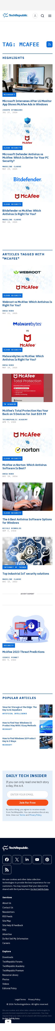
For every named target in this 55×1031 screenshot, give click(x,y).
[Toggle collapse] (8, 1021)
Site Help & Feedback (12, 925)
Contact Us (7, 907)
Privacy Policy (35, 815)
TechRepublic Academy (15, 419)
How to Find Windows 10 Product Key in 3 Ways (19, 740)
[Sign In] (35, 16)
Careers (6, 943)
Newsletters (8, 912)
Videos (5, 984)
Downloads (7, 957)
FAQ (4, 929)
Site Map (6, 921)
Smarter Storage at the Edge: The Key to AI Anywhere (19, 708)
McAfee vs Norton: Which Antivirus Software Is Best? (24, 466)
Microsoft (7, 729)
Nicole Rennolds (11, 528)
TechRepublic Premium (13, 970)
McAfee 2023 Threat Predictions (23, 652)
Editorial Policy (9, 988)
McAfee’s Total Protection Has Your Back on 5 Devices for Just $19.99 (25, 412)
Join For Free (27, 802)
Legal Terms (20, 999)
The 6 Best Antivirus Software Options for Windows (27, 521)
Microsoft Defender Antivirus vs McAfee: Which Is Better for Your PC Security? (25, 158)
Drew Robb (8, 311)
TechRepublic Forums (12, 961)
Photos (5, 979)
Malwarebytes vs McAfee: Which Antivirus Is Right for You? (23, 358)
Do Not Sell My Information (15, 938)
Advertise (7, 934)
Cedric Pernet (10, 657)
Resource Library (10, 975)
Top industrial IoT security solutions (25, 573)
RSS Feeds (7, 916)
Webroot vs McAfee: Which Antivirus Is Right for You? (27, 303)
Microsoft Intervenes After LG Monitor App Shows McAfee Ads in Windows (27, 102)
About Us (6, 903)
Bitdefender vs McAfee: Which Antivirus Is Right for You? (21, 212)
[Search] (42, 16)
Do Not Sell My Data (39, 889)
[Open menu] (50, 16)
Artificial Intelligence (14, 713)
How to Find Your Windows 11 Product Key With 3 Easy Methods (19, 724)
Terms (22, 815)
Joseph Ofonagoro (12, 110)
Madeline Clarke (11, 166)
